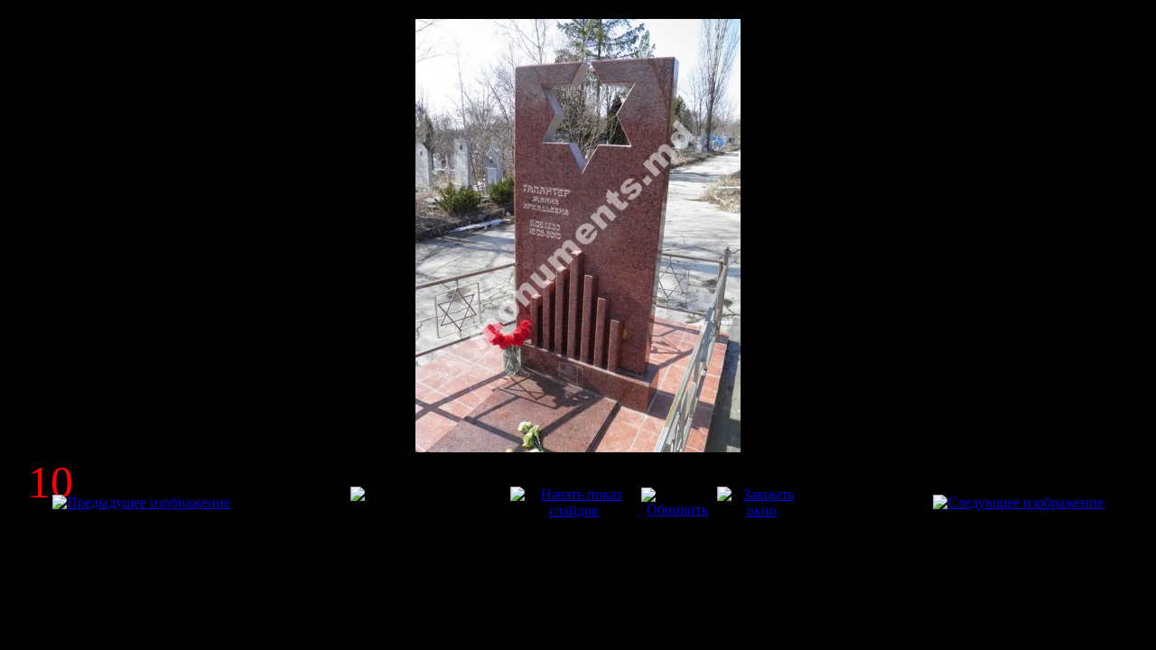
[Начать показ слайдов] (574, 510)
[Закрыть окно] (761, 510)
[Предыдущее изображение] (141, 502)
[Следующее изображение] (1018, 502)
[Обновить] (677, 509)
